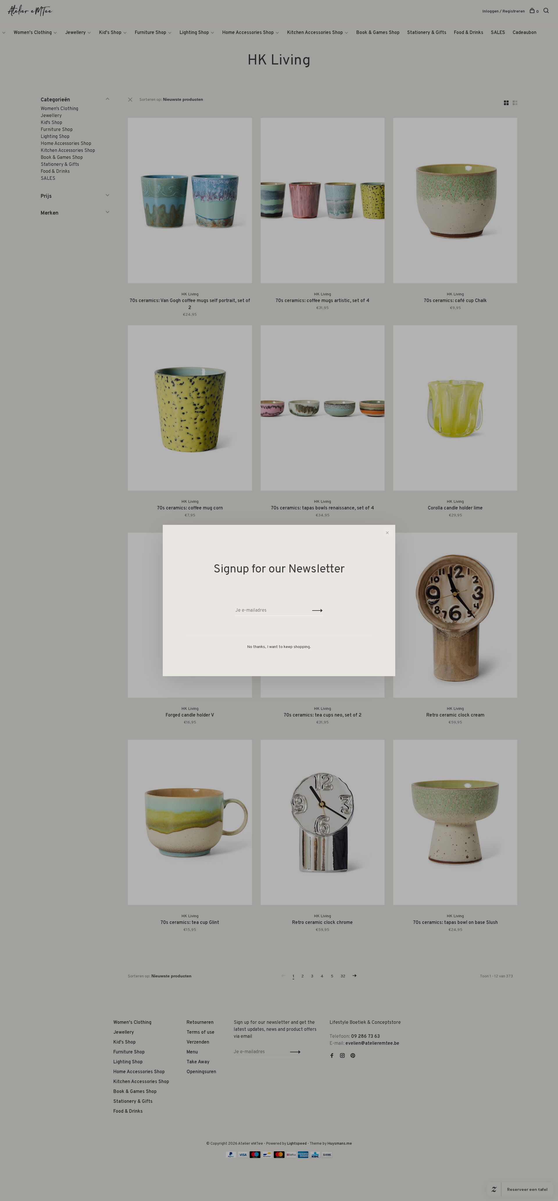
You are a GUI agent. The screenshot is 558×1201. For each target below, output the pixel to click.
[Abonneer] (316, 610)
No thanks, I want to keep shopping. (279, 647)
